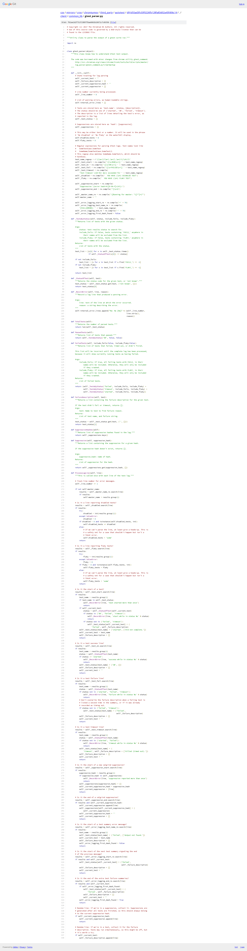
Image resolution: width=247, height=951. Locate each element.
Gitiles (15, 947)
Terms (29, 947)
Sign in (241, 4)
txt (236, 947)
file (113, 22)
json (242, 947)
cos (62, 12)
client (63, 16)
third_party (106, 12)
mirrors (70, 12)
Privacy (22, 947)
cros (79, 12)
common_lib (75, 16)
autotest (120, 12)
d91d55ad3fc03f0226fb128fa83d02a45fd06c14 (152, 12)
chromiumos (91, 12)
